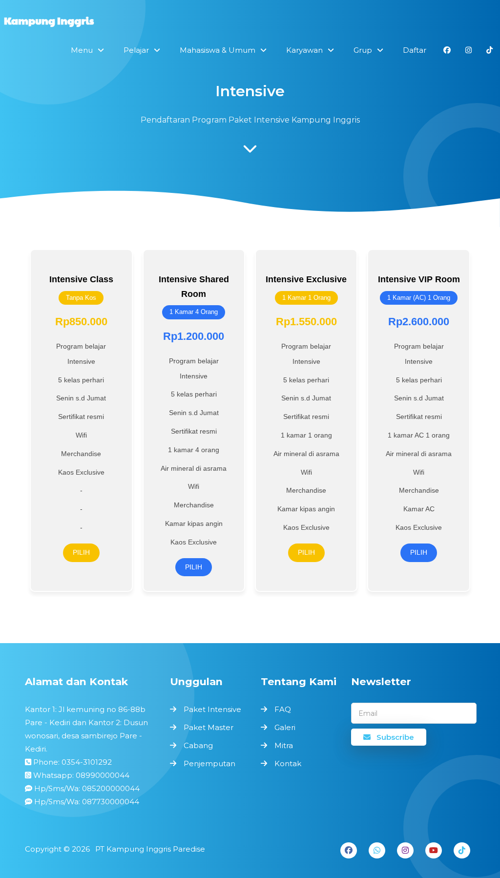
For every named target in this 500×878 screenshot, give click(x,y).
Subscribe (394, 737)
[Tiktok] (462, 850)
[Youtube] (433, 850)
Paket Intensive (212, 709)
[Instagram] (405, 850)
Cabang (198, 745)
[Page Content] (250, 151)
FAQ (282, 709)
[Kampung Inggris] (49, 23)
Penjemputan (209, 763)
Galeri (284, 727)
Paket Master (208, 727)
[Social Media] (447, 50)
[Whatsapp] (377, 850)
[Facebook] (348, 850)
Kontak (287, 763)
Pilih (81, 552)
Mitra (283, 745)
